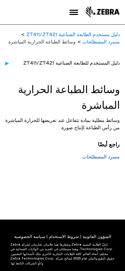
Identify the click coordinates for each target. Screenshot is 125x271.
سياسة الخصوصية (29, 237)
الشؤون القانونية (97, 237)
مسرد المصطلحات (101, 42)
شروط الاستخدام (64, 237)
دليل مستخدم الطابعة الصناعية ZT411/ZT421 (73, 34)
